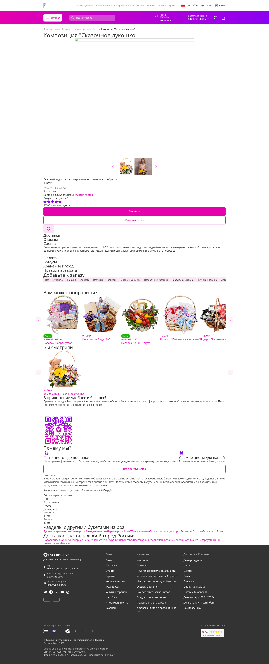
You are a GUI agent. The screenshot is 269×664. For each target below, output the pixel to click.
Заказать (134, 211)
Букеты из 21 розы (192, 531)
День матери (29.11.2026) (199, 597)
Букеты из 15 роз (213, 531)
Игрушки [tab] (98, 279)
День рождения (193, 560)
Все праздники (192, 608)
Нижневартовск (123, 540)
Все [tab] (47, 279)
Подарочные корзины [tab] (156, 279)
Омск (86, 540)
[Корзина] (223, 18)
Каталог (55, 17)
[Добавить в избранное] (48, 228)
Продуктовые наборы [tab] (183, 279)
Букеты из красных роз (57, 531)
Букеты (188, 571)
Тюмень (159, 540)
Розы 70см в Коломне (136, 531)
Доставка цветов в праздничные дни (156, 609)
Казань (168, 540)
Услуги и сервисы (116, 592)
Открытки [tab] (58, 279)
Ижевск (150, 540)
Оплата (98, 5)
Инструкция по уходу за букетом (156, 581)
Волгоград (139, 540)
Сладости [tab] (85, 279)
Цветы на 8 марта (194, 586)
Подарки (189, 581)
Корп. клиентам (137, 5)
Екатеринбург (105, 540)
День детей (50, 509)
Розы (187, 576)
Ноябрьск (77, 540)
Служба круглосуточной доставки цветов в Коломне (75, 639)
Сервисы (172, 5)
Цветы (187, 565)
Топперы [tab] (111, 279)
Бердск (93, 540)
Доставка (88, 5)
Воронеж (65, 540)
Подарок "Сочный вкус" (135, 339)
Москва (65, 543)
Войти (222, 5)
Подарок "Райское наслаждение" (180, 337)
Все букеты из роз (96, 531)
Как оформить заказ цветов (153, 592)
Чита (58, 543)
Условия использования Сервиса (157, 576)
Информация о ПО (117, 602)
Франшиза (112, 586)
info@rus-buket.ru (56, 584)
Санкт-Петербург (201, 540)
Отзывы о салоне (147, 586)
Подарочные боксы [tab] (130, 279)
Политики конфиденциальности (156, 571)
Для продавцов (121, 5)
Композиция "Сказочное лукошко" (64, 392)
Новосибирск (51, 540)
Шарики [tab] (71, 279)
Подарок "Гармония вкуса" (216, 337)
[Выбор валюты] (189, 5)
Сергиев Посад (182, 540)
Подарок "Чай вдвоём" (96, 337)
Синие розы (78, 531)
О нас (80, 5)
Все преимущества (134, 469)
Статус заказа (204, 5)
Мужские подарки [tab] (207, 279)
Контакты (151, 5)
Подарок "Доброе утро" (57, 339)
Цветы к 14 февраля (195, 592)
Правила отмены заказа (151, 602)
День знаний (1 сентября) (199, 602)
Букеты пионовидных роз (165, 531)
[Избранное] (215, 18)
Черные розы (115, 531)
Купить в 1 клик (134, 220)
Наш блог (111, 597)
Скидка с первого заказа (151, 597)
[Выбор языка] (183, 5)
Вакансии (111, 608)
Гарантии (107, 5)
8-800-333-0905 (55, 576)
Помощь (162, 5)
